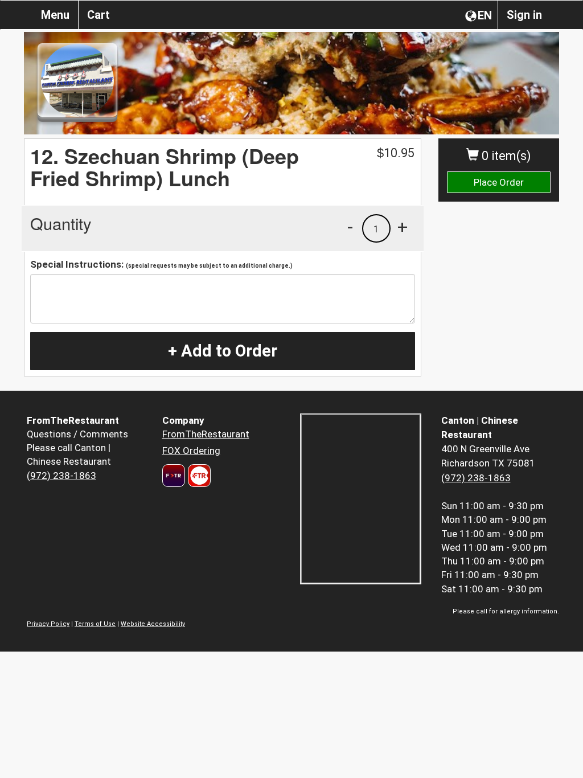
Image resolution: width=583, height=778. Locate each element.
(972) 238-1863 (61, 475)
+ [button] (402, 227)
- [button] (350, 227)
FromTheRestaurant (205, 434)
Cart (98, 15)
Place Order (499, 182)
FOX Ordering (191, 450)
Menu (55, 15)
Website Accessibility (153, 624)
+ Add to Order (222, 351)
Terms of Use (95, 624)
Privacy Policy (48, 624)
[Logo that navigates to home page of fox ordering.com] (198, 475)
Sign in (524, 15)
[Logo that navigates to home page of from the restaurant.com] (173, 475)
